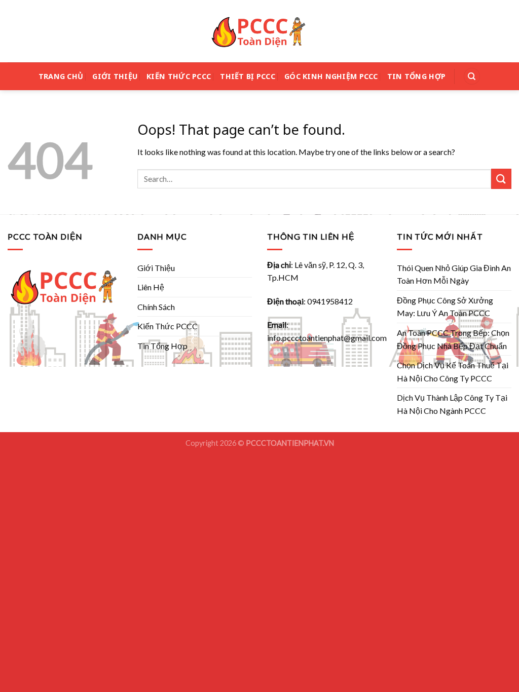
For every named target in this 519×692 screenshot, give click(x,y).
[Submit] (501, 178)
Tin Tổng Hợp (416, 76)
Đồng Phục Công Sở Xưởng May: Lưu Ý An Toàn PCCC (445, 306)
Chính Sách (156, 307)
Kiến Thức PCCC (178, 76)
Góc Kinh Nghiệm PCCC (331, 76)
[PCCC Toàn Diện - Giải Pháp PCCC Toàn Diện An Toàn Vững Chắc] (259, 31)
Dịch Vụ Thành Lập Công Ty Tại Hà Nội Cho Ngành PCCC (452, 404)
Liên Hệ (150, 287)
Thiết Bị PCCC (247, 76)
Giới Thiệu (114, 76)
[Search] (472, 76)
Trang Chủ (61, 76)
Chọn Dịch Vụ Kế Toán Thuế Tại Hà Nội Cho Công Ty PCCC (452, 371)
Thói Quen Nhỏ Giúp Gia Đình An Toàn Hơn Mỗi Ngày (454, 274)
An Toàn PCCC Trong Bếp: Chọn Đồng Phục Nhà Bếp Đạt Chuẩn (453, 339)
